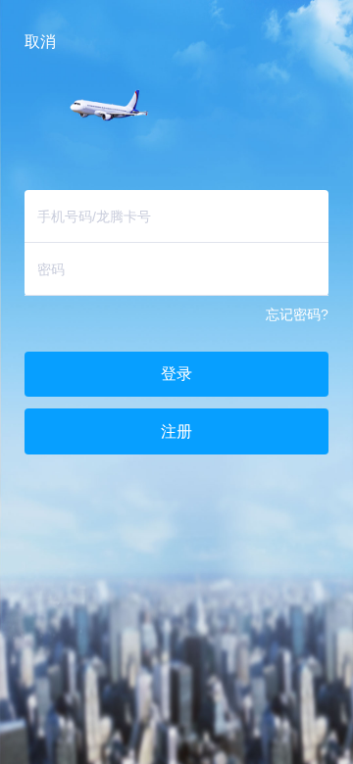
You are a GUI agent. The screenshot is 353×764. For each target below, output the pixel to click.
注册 (176, 431)
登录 (176, 373)
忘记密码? (297, 314)
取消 (40, 41)
